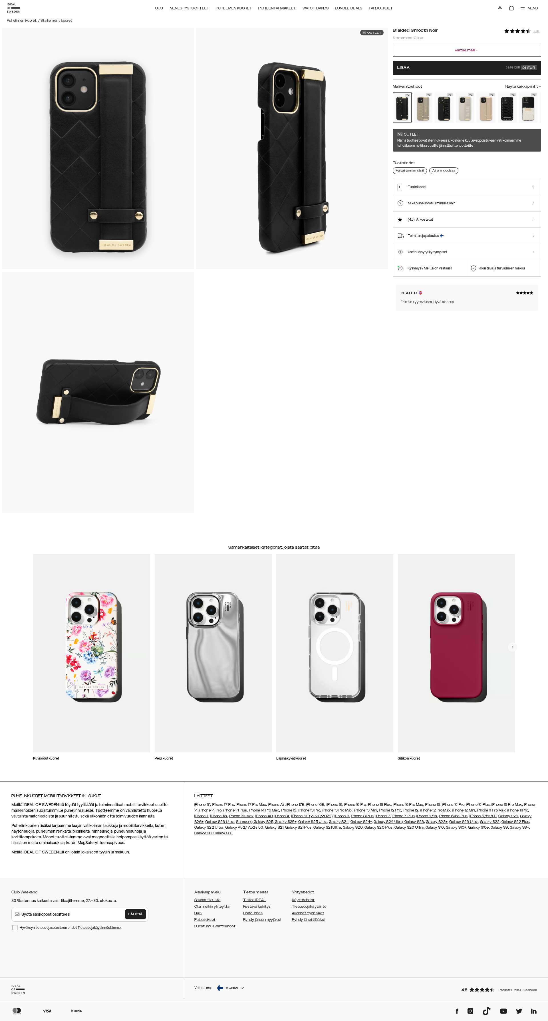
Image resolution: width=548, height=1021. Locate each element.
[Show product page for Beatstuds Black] (507, 107)
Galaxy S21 (274, 827)
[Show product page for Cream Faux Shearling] (528, 107)
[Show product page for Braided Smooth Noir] (402, 107)
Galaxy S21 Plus (298, 827)
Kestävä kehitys (257, 907)
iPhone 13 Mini (365, 810)
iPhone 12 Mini (463, 810)
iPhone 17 (202, 805)
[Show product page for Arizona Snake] (423, 107)
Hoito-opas (253, 913)
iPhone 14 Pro (210, 810)
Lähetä (135, 914)
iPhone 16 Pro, (355, 805)
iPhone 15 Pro (453, 805)
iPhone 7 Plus (403, 816)
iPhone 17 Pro (222, 805)
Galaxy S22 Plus (515, 822)
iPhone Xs (218, 816)
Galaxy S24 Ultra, (388, 822)
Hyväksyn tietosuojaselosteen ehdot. (70, 927)
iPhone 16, (335, 805)
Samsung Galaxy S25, (255, 822)
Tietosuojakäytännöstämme (99, 927)
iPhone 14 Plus (235, 810)
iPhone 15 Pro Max (506, 805)
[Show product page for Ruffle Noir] (444, 107)
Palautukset (204, 920)
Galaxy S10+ (456, 827)
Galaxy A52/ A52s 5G (244, 827)
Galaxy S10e (478, 827)
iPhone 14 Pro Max (264, 810)
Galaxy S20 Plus (378, 827)
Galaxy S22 (490, 822)
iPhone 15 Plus (478, 805)
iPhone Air (276, 805)
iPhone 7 (383, 816)
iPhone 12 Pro (390, 810)
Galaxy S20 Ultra (409, 827)
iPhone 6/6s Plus (453, 816)
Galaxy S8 (203, 833)
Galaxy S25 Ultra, (313, 822)
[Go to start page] (13, 8)
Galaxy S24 (338, 822)
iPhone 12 (410, 810)
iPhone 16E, (315, 805)
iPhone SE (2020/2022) (312, 816)
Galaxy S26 (508, 816)
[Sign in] (500, 8)
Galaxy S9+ (519, 827)
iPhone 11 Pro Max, (491, 810)
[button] (499, 989)
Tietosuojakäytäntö (309, 907)
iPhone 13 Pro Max (337, 810)
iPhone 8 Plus (362, 816)
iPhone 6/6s (426, 816)
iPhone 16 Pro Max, (408, 805)
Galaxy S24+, (361, 822)
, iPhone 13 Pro (309, 810)
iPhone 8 (342, 816)
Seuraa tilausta (207, 900)
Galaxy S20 (353, 827)
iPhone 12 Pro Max (435, 810)
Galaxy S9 (499, 827)
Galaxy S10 (435, 827)
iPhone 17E (296, 805)
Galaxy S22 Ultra (208, 827)
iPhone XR (264, 816)
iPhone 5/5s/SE (483, 816)
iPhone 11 (201, 816)
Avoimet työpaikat (308, 913)
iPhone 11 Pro (517, 810)
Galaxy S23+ (437, 822)
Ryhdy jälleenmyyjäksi (262, 920)
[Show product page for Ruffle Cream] (465, 107)
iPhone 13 (289, 810)
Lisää (466, 68)
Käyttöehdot (303, 900)
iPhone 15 (432, 805)
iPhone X (282, 816)
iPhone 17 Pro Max (251, 805)
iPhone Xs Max (241, 816)
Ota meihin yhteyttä (212, 907)
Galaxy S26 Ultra (219, 822)
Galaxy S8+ (223, 833)
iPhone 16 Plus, (380, 805)
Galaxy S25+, (285, 822)
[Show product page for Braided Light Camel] (486, 107)
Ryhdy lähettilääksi (308, 920)
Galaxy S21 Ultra (327, 827)
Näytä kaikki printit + (523, 86)
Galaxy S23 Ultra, (464, 822)
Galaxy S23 (413, 822)
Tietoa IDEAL (254, 900)
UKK (198, 913)
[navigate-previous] (512, 647)
